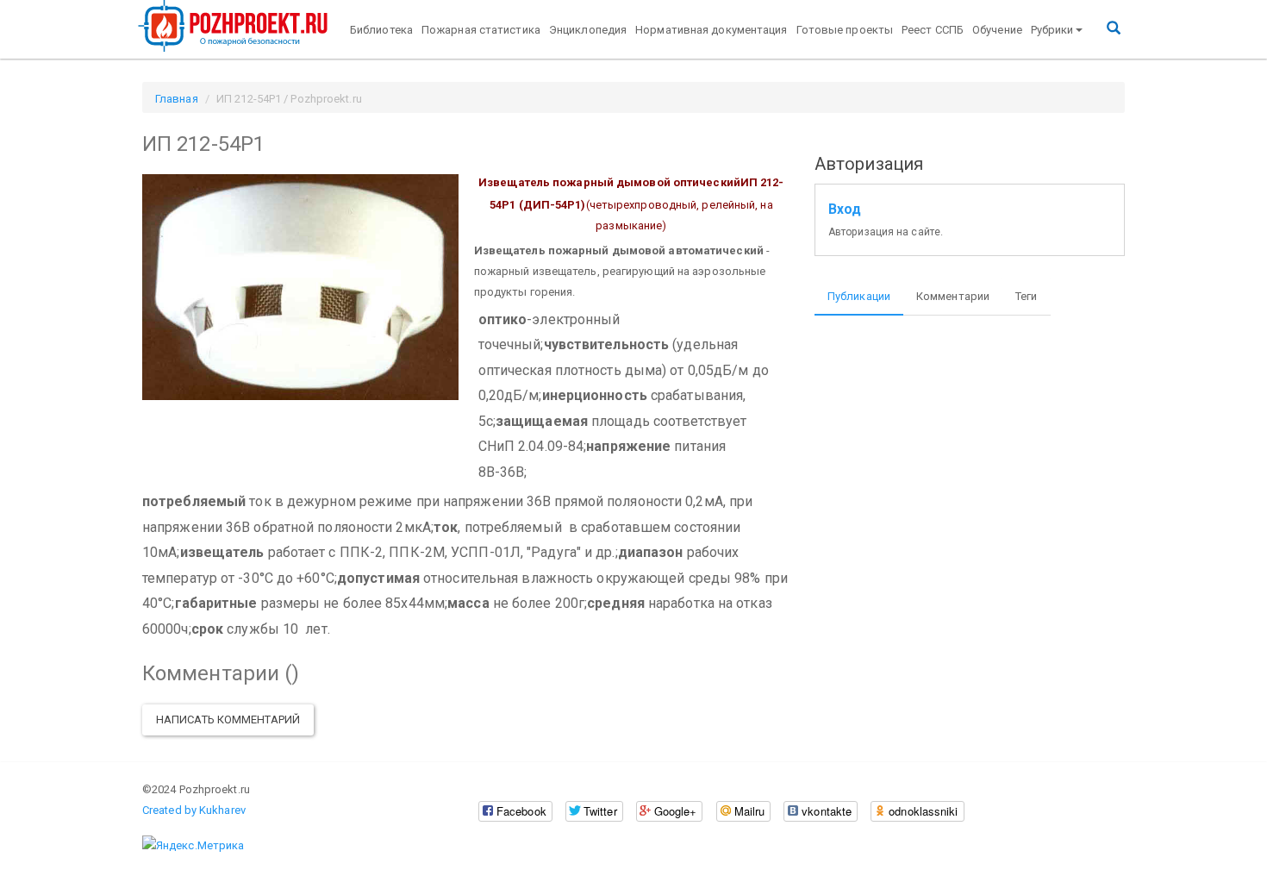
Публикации (858, 296)
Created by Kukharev (194, 810)
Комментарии (952, 296)
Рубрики (1052, 29)
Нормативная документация (711, 29)
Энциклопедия (588, 29)
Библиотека (381, 29)
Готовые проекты (845, 29)
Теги (1026, 296)
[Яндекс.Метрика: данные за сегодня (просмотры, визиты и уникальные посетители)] (193, 845)
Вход (844, 209)
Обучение (997, 29)
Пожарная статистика (480, 29)
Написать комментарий (228, 719)
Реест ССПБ (933, 29)
